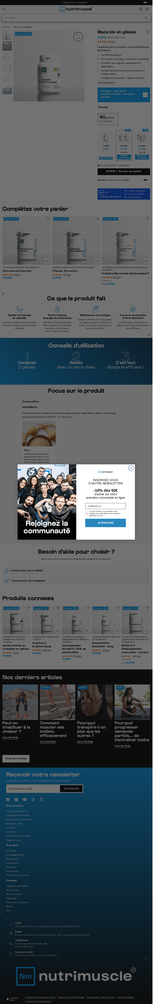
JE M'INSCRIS (106, 523)
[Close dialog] (131, 468)
